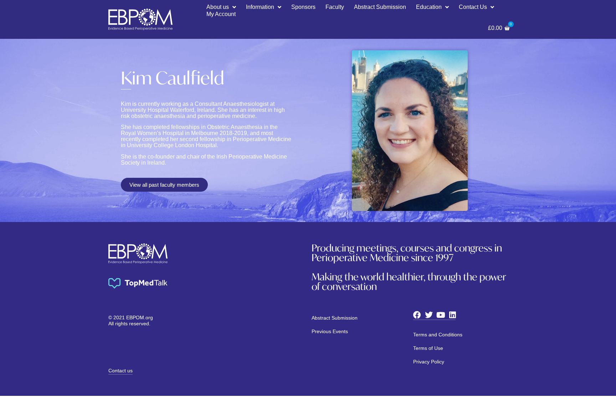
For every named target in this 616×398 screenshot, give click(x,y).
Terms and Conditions (437, 334)
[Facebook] (417, 315)
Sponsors (303, 7)
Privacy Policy (428, 362)
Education (429, 7)
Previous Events (330, 331)
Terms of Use (428, 348)
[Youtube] (441, 315)
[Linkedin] (452, 315)
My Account (221, 14)
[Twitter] (429, 315)
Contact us (120, 370)
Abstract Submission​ (380, 7)
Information (260, 7)
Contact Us (473, 7)
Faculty (334, 7)
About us (217, 7)
